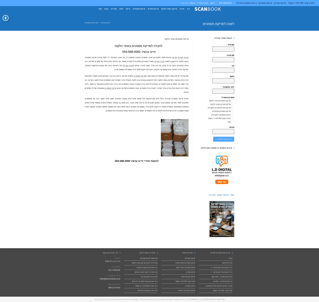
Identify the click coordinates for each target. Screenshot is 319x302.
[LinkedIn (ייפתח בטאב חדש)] (7, 3)
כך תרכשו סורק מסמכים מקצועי (147, 267)
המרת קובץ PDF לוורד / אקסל (219, 118)
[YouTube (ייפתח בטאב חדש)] (10, 3)
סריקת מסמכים (265, 2)
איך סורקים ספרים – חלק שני (222, 281)
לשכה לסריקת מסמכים (91, 23)
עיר (232, 66)
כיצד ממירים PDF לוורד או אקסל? (146, 286)
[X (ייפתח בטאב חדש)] (1, 3)
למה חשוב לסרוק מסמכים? (149, 258)
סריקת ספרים (280, 2)
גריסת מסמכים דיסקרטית (221, 115)
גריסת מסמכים (250, 2)
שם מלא (230, 44)
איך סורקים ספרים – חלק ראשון (222, 277)
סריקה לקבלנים (190, 258)
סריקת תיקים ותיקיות (188, 277)
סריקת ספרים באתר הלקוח (220, 104)
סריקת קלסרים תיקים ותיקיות (185, 263)
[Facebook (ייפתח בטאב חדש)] (4, 3)
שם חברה (230, 55)
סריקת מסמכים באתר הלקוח (220, 100)
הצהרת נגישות (114, 287)
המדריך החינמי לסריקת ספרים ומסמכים (219, 286)
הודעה (231, 127)
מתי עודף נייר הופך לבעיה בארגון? (146, 272)
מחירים (240, 2)
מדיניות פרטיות (227, 263)
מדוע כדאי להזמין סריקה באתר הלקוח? (145, 263)
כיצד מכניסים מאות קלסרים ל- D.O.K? (145, 281)
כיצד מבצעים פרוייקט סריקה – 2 (221, 272)
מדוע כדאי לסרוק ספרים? (149, 277)
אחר (229, 122)
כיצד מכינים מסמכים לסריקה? (147, 290)
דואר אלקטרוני (228, 87)
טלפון (231, 76)
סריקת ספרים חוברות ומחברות (219, 107)
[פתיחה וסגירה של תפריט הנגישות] (6, 18)
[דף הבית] (112, 23)
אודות (230, 258)
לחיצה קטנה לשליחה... (224, 139)
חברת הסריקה (159, 61)
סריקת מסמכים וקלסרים (221, 111)
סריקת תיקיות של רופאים (186, 290)
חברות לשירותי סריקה (180, 57)
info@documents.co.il (110, 278)
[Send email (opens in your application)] (12, 3)
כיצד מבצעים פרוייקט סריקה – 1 (221, 267)
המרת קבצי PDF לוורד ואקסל (301, 2)
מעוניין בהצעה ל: (227, 97)
